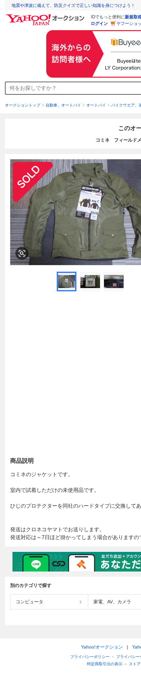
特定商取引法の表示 (104, 664)
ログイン (99, 23)
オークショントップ (22, 105)
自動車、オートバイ (63, 105)
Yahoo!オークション (102, 647)
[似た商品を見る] (22, 253)
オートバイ (96, 105)
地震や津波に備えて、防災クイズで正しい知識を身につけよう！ (73, 5)
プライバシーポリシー (90, 656)
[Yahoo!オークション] (46, 16)
